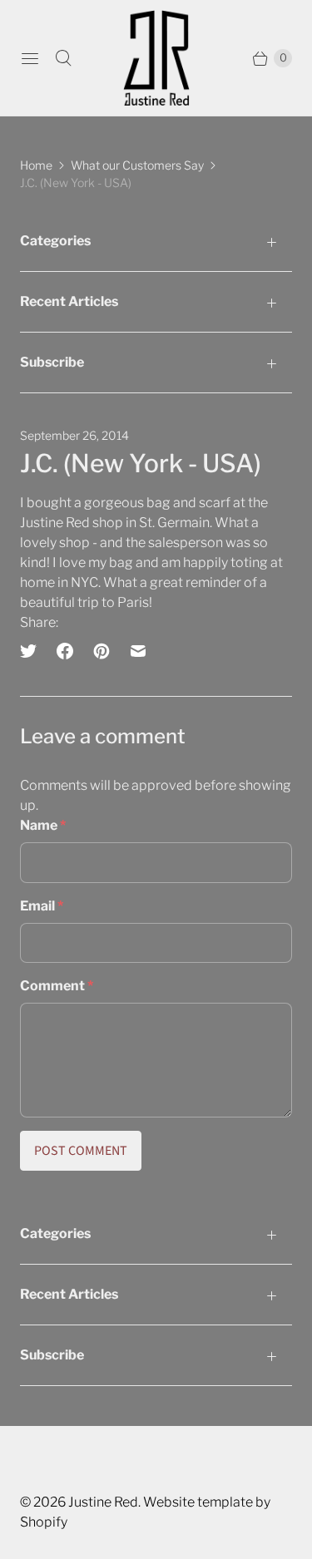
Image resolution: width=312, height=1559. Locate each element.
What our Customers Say (137, 165)
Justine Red (103, 1502)
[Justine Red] (156, 58)
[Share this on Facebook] (65, 651)
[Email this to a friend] (138, 651)
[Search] (63, 58)
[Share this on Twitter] (33, 651)
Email (41, 906)
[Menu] (30, 58)
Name (43, 825)
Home (36, 165)
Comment (56, 986)
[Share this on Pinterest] (101, 651)
